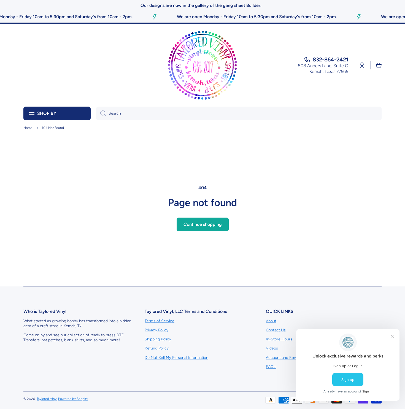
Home (28, 128)
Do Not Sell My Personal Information (176, 357)
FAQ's (271, 366)
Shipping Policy (158, 339)
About (271, 321)
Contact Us (276, 330)
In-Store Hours (279, 339)
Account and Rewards (285, 357)
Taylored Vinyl (47, 399)
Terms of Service (159, 321)
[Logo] (202, 65)
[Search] (101, 113)
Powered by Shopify (73, 399)
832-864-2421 (330, 59)
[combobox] (239, 113)
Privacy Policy (156, 330)
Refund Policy (157, 348)
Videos (272, 348)
